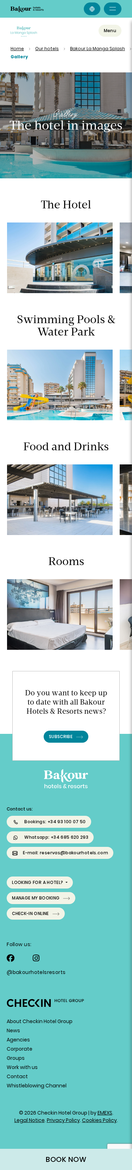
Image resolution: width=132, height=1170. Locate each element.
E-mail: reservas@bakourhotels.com (65, 853)
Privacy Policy (63, 1120)
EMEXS (105, 1112)
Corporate (19, 1048)
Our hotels (47, 49)
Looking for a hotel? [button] (38, 882)
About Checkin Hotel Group (40, 1021)
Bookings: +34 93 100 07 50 (55, 822)
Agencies (18, 1039)
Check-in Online (30, 913)
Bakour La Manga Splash (97, 49)
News (13, 1030)
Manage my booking (35, 898)
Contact (17, 1076)
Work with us (22, 1067)
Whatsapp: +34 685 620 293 (56, 837)
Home (17, 49)
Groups (16, 1058)
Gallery (19, 57)
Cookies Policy (99, 1120)
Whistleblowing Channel (37, 1085)
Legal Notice (29, 1120)
